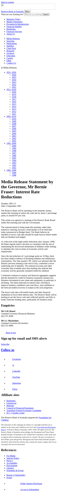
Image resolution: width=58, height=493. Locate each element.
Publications (11, 43)
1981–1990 (11, 170)
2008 (14, 124)
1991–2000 (11, 143)
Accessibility (11, 463)
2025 (14, 77)
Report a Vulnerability (15, 475)
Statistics (10, 46)
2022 (14, 84)
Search (46, 14)
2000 (14, 146)
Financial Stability (14, 26)
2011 (14, 114)
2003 (14, 136)
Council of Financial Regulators (20, 408)
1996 (14, 155)
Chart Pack (11, 48)
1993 (14, 163)
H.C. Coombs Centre (15, 413)
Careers (9, 58)
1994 (14, 160)
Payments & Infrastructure (17, 24)
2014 (14, 106)
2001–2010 (11, 116)
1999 (14, 148)
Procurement (11, 465)
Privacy (9, 461)
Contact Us (11, 63)
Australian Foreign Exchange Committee (23, 410)
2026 (14, 75)
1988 (14, 175)
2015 (14, 104)
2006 (14, 128)
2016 (14, 102)
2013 (14, 109)
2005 (14, 131)
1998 (14, 151)
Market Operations (14, 22)
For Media (10, 456)
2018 (14, 97)
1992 (14, 165)
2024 (14, 79)
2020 (14, 92)
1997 (14, 153)
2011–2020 (11, 89)
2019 (14, 94)
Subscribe (5, 344)
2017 (14, 99)
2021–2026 (11, 72)
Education (10, 56)
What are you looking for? (12, 14)
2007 (14, 126)
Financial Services (14, 31)
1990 (14, 173)
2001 (14, 141)
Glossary (10, 468)
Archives (10, 53)
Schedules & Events (15, 470)
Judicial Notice (12, 458)
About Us (10, 34)
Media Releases (13, 38)
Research (10, 51)
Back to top (10, 333)
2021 (14, 87)
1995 (14, 158)
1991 (14, 168)
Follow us (7, 350)
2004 (14, 133)
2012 (14, 111)
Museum (10, 405)
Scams (9, 477)
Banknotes (11, 29)
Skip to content (7, 2)
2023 (14, 82)
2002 (14, 138)
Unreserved (11, 403)
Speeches (10, 41)
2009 (14, 121)
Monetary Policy (13, 19)
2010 (14, 119)
